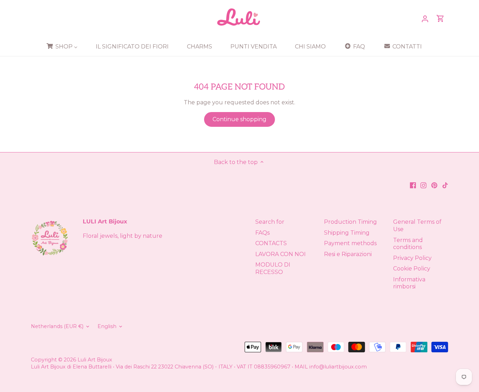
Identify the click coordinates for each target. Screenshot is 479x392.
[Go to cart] (440, 18)
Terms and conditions (408, 244)
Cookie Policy (411, 268)
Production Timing (350, 221)
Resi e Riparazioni (348, 254)
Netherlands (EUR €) (57, 326)
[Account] (425, 18)
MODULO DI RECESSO (272, 268)
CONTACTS (271, 243)
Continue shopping (239, 119)
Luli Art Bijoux (94, 360)
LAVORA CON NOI (280, 254)
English (106, 326)
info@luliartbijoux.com (338, 367)
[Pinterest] (434, 185)
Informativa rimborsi (409, 283)
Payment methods (350, 243)
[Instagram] (423, 185)
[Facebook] (413, 185)
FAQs (262, 232)
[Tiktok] (445, 185)
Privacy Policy (412, 258)
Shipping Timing (347, 232)
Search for (269, 221)
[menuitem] (64, 46)
